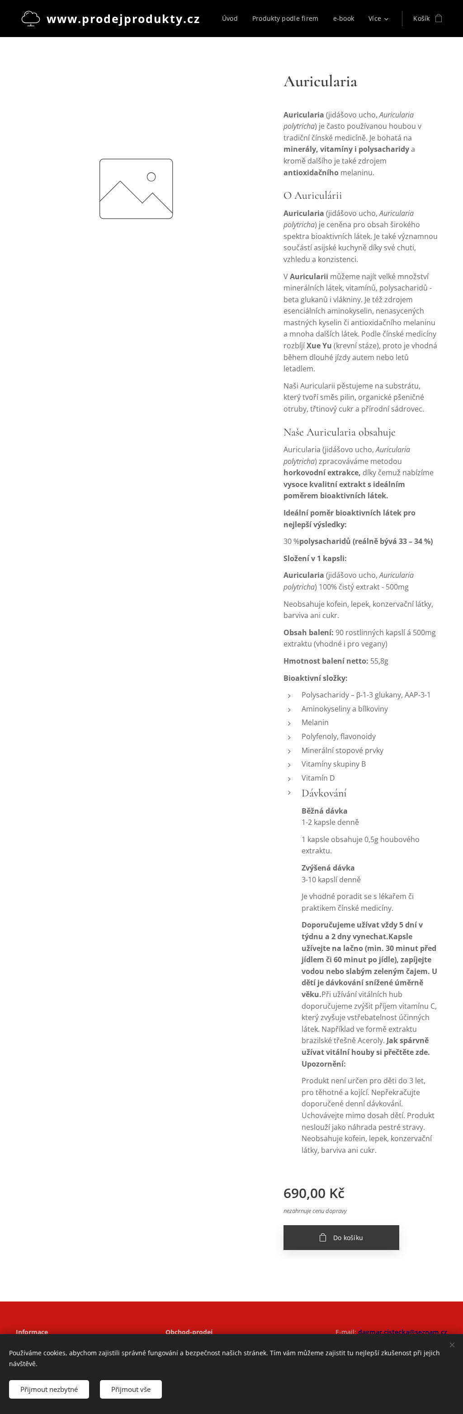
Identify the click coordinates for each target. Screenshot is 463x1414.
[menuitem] (232, 18)
